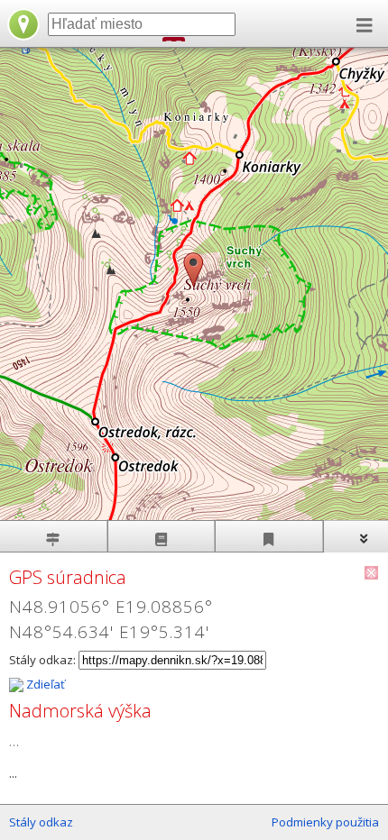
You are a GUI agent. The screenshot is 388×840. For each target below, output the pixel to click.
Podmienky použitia (325, 822)
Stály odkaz (41, 822)
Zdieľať (44, 684)
